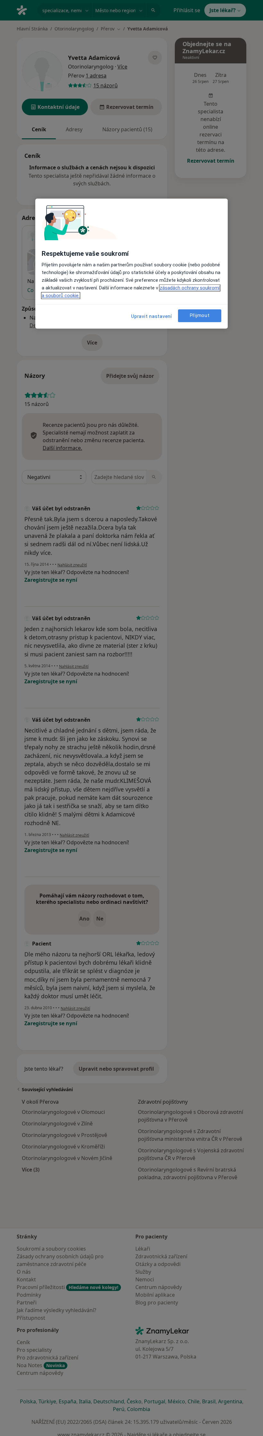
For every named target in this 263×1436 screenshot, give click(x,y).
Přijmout (200, 315)
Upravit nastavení (151, 316)
